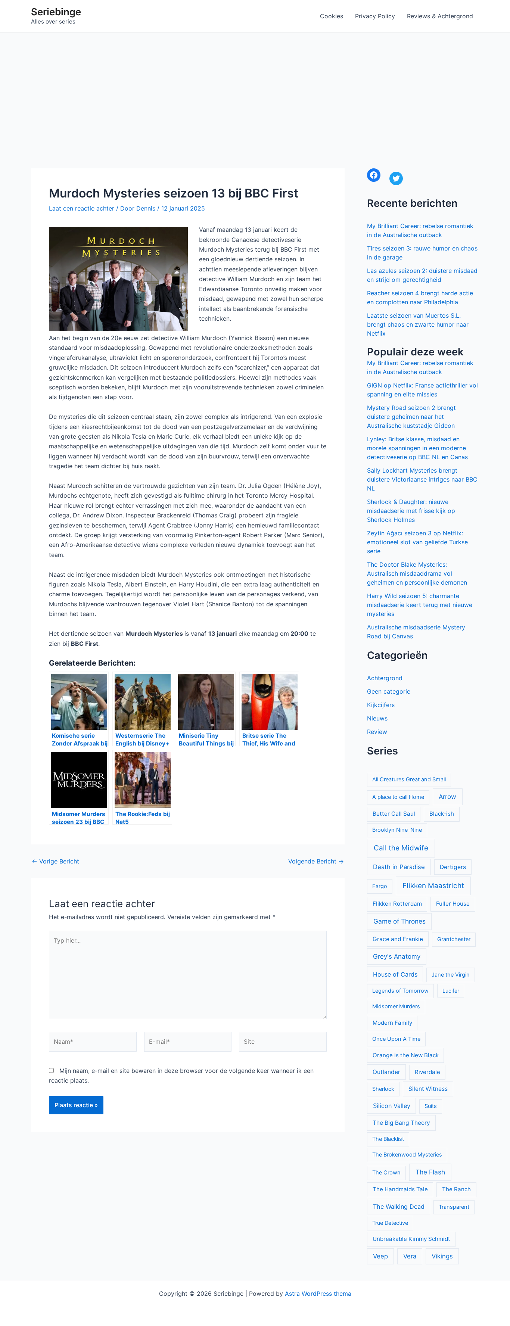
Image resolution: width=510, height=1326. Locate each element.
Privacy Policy (375, 16)
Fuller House (453, 903)
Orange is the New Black (406, 1055)
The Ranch (456, 1189)
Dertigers (453, 867)
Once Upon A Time (396, 1039)
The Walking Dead (399, 1206)
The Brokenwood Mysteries (407, 1154)
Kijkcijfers (381, 705)
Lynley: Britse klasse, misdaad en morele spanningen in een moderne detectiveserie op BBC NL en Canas (417, 448)
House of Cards (395, 974)
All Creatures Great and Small (409, 779)
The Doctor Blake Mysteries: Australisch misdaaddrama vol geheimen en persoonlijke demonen (417, 573)
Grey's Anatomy (396, 956)
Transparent (454, 1207)
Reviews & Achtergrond (440, 16)
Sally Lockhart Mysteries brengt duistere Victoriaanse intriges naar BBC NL (422, 479)
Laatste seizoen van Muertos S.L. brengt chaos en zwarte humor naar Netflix (418, 324)
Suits (431, 1106)
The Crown (386, 1172)
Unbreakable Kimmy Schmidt (411, 1238)
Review (377, 731)
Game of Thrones (399, 921)
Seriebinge (56, 12)
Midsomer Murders (396, 1006)
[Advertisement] (255, 88)
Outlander (386, 1072)
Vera (409, 1256)
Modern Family (392, 1022)
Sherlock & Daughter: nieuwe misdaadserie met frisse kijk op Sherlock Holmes (411, 510)
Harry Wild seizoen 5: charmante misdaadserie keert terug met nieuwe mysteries (419, 604)
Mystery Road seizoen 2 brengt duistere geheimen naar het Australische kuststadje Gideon (411, 416)
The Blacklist (388, 1139)
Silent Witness (428, 1088)
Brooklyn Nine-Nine (397, 830)
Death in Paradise (399, 867)
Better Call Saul (394, 813)
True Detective (390, 1223)
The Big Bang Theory (401, 1122)
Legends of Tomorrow (400, 990)
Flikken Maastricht (433, 885)
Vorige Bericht (55, 861)
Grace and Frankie (398, 939)
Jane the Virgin (451, 974)
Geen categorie (388, 691)
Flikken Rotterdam (397, 903)
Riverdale (427, 1072)
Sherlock (383, 1089)
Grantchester (453, 939)
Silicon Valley (391, 1105)
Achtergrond (384, 678)
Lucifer (450, 990)
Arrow (447, 796)
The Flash (430, 1172)
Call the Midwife (401, 848)
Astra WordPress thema (318, 1293)
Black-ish (441, 813)
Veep (380, 1256)
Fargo (379, 886)
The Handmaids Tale (400, 1189)
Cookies (331, 16)
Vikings (442, 1256)
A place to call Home (398, 797)
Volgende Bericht (316, 861)
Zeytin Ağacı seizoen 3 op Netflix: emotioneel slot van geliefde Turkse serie (417, 542)
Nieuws (377, 718)
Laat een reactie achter (81, 208)
